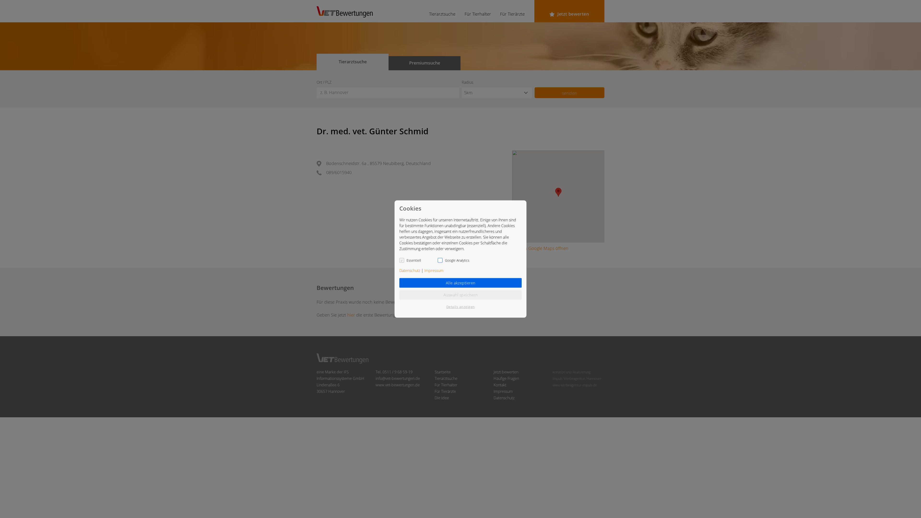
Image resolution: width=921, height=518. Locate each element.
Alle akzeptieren (460, 283)
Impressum (433, 270)
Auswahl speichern (460, 295)
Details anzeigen (460, 307)
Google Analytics (457, 260)
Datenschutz (409, 270)
